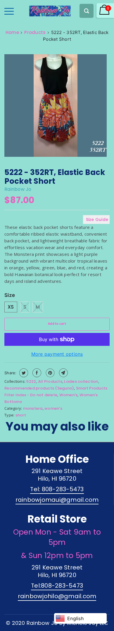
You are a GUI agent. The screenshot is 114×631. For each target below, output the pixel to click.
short (20, 415)
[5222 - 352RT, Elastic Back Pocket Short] (55, 106)
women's (53, 408)
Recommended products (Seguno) (39, 388)
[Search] (87, 11)
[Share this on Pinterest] (49, 372)
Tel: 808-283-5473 (57, 489)
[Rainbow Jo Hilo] (40, 9)
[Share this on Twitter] (23, 372)
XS (11, 306)
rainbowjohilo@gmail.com (57, 596)
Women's (68, 395)
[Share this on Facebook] (36, 372)
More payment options (57, 354)
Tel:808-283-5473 (57, 585)
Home (12, 32)
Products (35, 32)
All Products (50, 381)
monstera (33, 408)
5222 (31, 381)
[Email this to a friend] (63, 372)
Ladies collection (81, 381)
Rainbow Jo (18, 189)
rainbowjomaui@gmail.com (57, 500)
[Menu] (9, 11)
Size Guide (97, 219)
